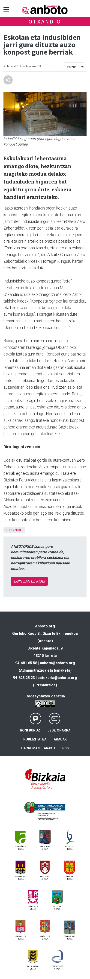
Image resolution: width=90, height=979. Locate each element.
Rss (65, 748)
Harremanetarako (38, 748)
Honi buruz (30, 730)
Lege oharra (59, 730)
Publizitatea (34, 739)
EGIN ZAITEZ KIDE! (29, 581)
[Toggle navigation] (6, 10)
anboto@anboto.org (57, 663)
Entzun (71, 67)
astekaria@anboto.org (57, 678)
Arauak (60, 739)
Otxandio (45, 21)
